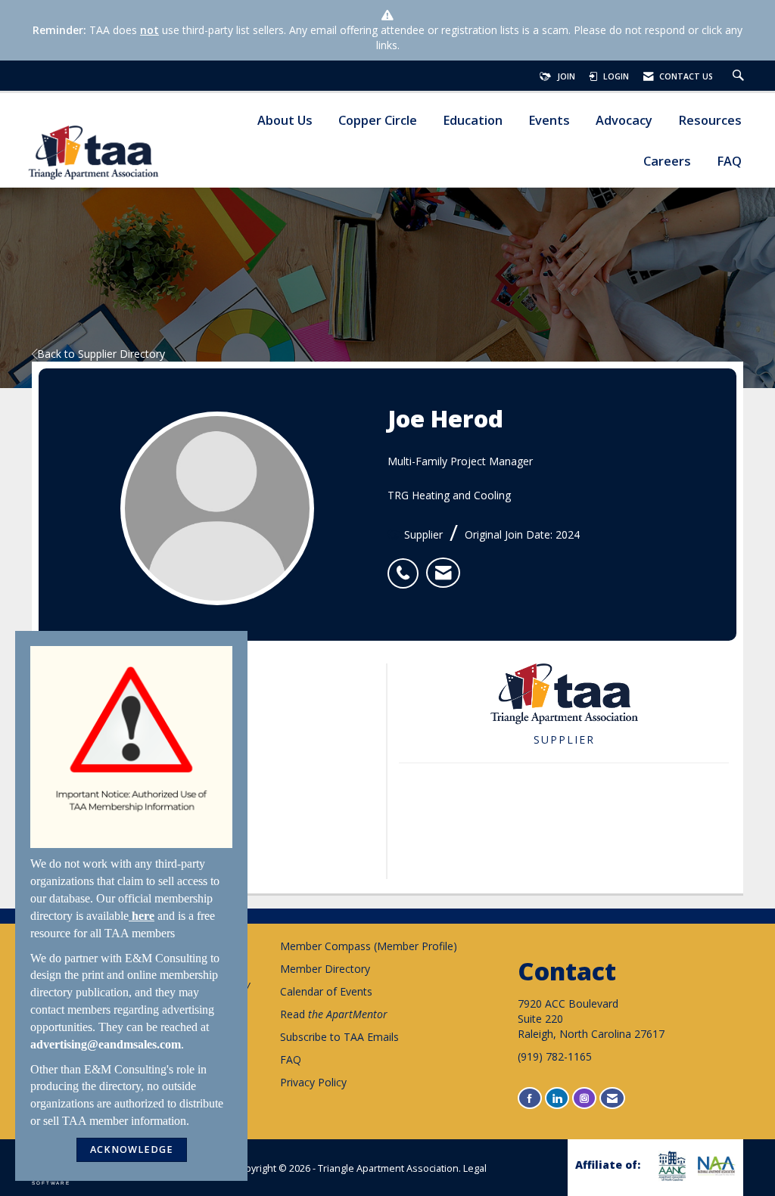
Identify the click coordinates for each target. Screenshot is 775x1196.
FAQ (729, 161)
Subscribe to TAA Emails (339, 1037)
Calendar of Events (326, 991)
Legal (475, 1168)
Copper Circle (377, 121)
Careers (667, 161)
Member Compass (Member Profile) (368, 946)
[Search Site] (740, 76)
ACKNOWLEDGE (131, 1149)
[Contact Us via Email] (612, 1098)
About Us (285, 121)
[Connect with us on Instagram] (584, 1098)
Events (549, 121)
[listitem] (407, 565)
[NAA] (715, 1165)
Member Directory (325, 968)
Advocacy (624, 121)
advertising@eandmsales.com (105, 1044)
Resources (710, 121)
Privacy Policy (313, 1082)
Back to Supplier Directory (101, 353)
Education (473, 121)
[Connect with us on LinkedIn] (557, 1098)
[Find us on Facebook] (530, 1098)
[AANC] (670, 1166)
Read (334, 1014)
